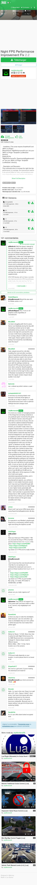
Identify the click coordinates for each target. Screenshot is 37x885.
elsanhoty (11, 678)
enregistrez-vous (8, 726)
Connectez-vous (23, 724)
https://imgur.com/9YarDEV (21, 544)
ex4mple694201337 (14, 393)
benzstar (11, 518)
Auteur (20, 242)
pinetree (11, 590)
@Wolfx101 (12, 246)
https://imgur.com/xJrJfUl (17, 548)
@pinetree (11, 601)
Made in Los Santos (7, 877)
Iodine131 (11, 632)
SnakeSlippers (13, 297)
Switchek (11, 384)
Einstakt (11, 689)
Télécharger (19, 60)
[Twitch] (19, 72)
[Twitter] (14, 72)
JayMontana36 (17, 70)
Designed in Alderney (7, 875)
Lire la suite (21, 286)
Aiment (21, 137)
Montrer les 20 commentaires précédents (18, 292)
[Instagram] (17, 72)
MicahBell (11, 322)
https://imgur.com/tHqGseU (18, 546)
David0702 (11, 712)
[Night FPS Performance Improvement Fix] (18, 116)
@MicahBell (12, 534)
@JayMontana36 (13, 299)
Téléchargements (9, 137)
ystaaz (10, 507)
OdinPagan (12, 531)
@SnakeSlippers (13, 311)
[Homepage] (12, 72)
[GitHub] (21, 72)
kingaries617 (12, 666)
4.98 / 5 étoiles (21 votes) (7, 141)
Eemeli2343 (12, 614)
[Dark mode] (31, 7)
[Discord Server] (24, 72)
